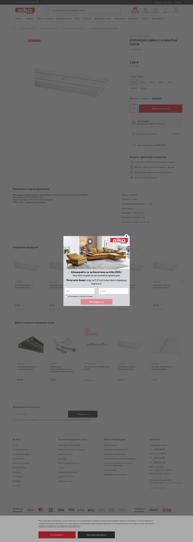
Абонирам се (96, 301)
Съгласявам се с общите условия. (80, 296)
